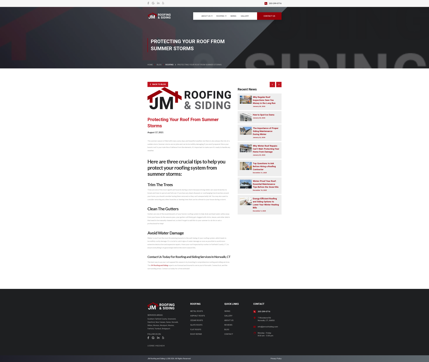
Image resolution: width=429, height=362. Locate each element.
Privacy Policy (276, 358)
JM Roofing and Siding (159, 265)
